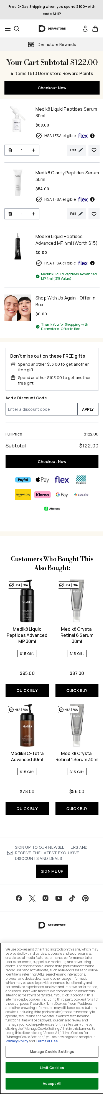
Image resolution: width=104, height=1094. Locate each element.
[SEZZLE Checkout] (81, 495)
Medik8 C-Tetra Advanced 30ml (27, 756)
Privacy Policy (17, 1041)
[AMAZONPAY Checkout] (23, 495)
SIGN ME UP (52, 871)
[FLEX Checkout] (61, 480)
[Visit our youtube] (58, 898)
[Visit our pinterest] (85, 898)
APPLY (88, 409)
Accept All (52, 1083)
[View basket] (95, 28)
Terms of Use (46, 1041)
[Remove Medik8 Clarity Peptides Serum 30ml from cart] (10, 213)
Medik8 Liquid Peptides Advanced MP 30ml (27, 635)
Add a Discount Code (26, 397)
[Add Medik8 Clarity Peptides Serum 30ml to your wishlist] (94, 213)
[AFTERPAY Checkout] (52, 508)
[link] (85, 28)
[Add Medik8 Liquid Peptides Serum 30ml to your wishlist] (94, 150)
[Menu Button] (6, 28)
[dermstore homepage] (52, 28)
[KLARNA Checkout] (42, 495)
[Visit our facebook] (19, 898)
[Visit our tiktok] (72, 898)
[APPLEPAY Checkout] (42, 480)
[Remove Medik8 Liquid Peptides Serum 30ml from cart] (10, 150)
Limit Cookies (52, 1067)
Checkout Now (52, 87)
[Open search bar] (16, 28)
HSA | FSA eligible (60, 135)
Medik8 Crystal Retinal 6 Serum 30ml (76, 635)
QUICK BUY (27, 690)
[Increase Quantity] (33, 150)
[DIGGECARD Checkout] (81, 480)
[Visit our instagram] (45, 898)
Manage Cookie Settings (52, 1051)
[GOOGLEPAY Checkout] (61, 495)
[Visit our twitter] (32, 898)
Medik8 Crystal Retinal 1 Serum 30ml (76, 756)
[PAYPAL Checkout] (23, 480)
